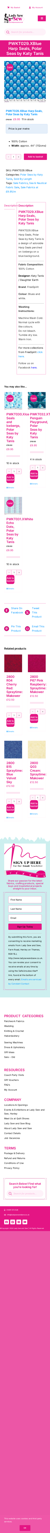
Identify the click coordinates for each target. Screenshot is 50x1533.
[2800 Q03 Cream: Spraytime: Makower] (37, 749)
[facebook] (6, 1222)
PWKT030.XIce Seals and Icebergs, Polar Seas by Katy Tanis (17, 427)
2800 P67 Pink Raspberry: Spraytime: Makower (38, 684)
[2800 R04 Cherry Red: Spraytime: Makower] (13, 663)
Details (10, 488)
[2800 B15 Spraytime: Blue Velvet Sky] (13, 749)
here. (34, 367)
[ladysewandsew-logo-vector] (14, 14)
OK (25, 1528)
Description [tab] (9, 205)
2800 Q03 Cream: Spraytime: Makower (38, 770)
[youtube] (24, 1222)
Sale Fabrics (20, 183)
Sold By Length (23, 178)
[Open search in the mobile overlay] (25, 32)
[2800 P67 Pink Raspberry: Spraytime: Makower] (37, 663)
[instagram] (18, 1222)
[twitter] (12, 1222)
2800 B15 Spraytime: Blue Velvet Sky (14, 772)
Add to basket (35, 156)
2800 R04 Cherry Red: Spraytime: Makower (14, 686)
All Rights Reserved (36, 1228)
